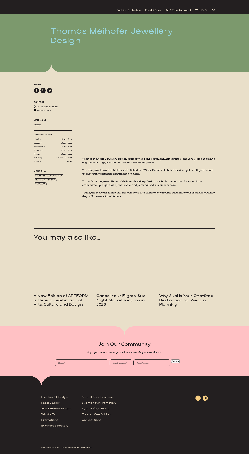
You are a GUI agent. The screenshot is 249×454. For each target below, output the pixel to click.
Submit (175, 361)
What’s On (201, 10)
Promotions (49, 420)
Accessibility (86, 447)
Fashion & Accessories (49, 176)
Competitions (91, 420)
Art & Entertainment (178, 10)
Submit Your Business (97, 397)
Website (37, 125)
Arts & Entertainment (56, 409)
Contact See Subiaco (97, 414)
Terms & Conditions (70, 447)
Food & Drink (153, 10)
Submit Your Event (95, 409)
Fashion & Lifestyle (129, 10)
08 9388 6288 (44, 110)
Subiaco (40, 184)
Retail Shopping (45, 180)
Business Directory (54, 426)
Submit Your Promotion (99, 403)
